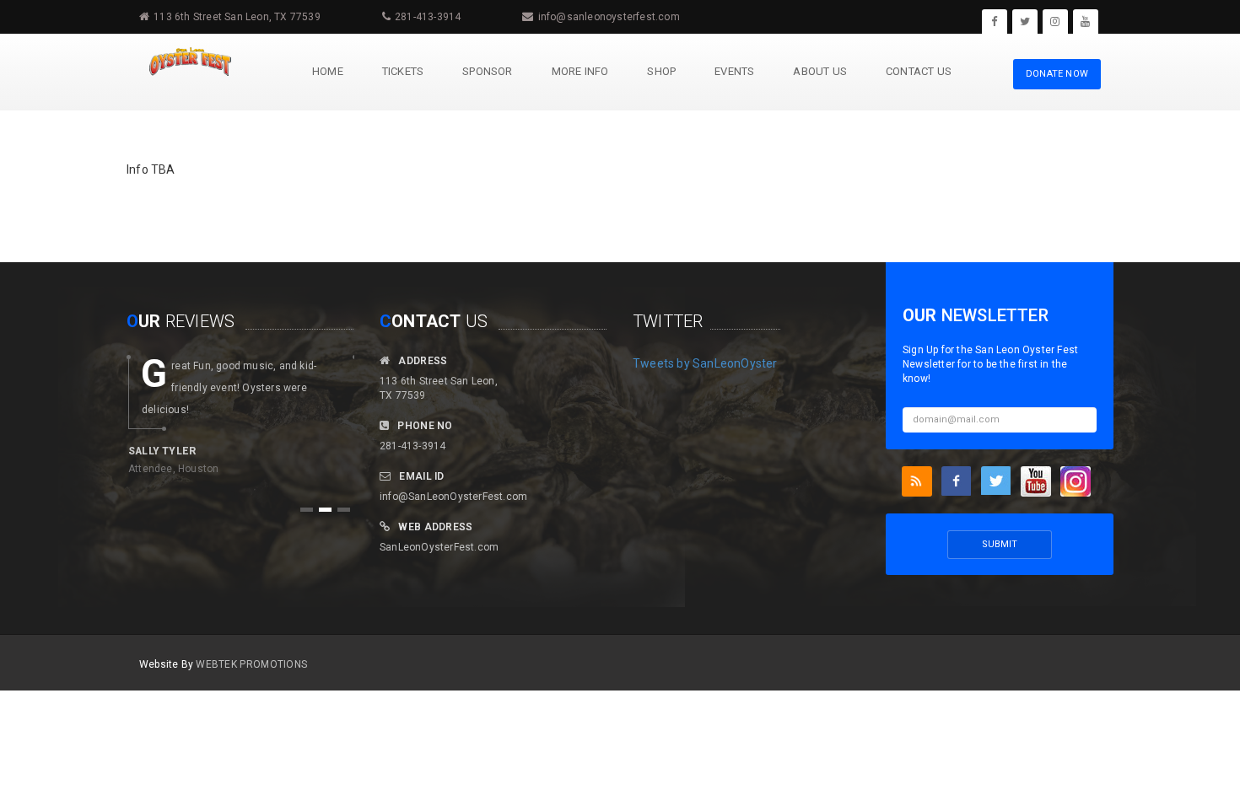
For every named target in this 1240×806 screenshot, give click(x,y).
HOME (327, 71)
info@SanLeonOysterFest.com (453, 496)
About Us (820, 71)
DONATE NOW (1057, 73)
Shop (661, 71)
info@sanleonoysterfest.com (609, 17)
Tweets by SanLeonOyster (705, 363)
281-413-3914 (428, 17)
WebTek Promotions (251, 664)
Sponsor (487, 71)
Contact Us (919, 71)
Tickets (402, 71)
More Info (580, 71)
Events (734, 71)
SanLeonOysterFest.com (439, 547)
